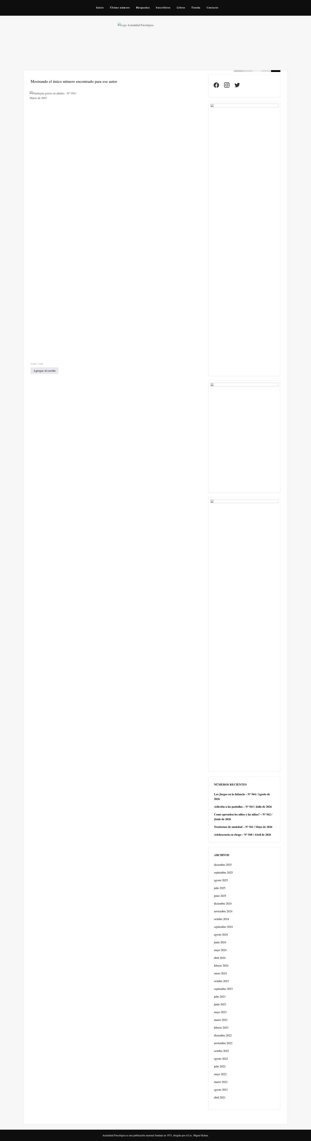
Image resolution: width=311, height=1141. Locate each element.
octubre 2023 (221, 981)
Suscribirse (163, 7)
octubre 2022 (221, 1051)
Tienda (195, 7)
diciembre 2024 (223, 903)
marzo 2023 (220, 1020)
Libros (181, 7)
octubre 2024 (221, 919)
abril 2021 (220, 1097)
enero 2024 (220, 973)
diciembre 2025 (223, 864)
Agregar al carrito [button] (44, 370)
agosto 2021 (221, 1089)
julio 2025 (220, 888)
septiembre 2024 (223, 927)
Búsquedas (143, 7)
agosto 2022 (221, 1058)
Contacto (212, 7)
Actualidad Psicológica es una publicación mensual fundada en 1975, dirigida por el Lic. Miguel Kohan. (155, 1135)
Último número (120, 7)
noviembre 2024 (223, 911)
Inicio (100, 7)
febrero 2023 (221, 1027)
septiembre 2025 (223, 872)
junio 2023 (220, 1004)
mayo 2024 (220, 950)
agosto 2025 (221, 880)
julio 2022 (220, 1066)
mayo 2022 (220, 1074)
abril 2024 (220, 958)
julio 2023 (220, 996)
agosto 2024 (221, 934)
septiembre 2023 (223, 989)
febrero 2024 (221, 965)
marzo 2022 (220, 1082)
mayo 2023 (220, 1012)
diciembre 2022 (223, 1035)
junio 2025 (220, 896)
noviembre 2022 (223, 1043)
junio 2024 (220, 942)
